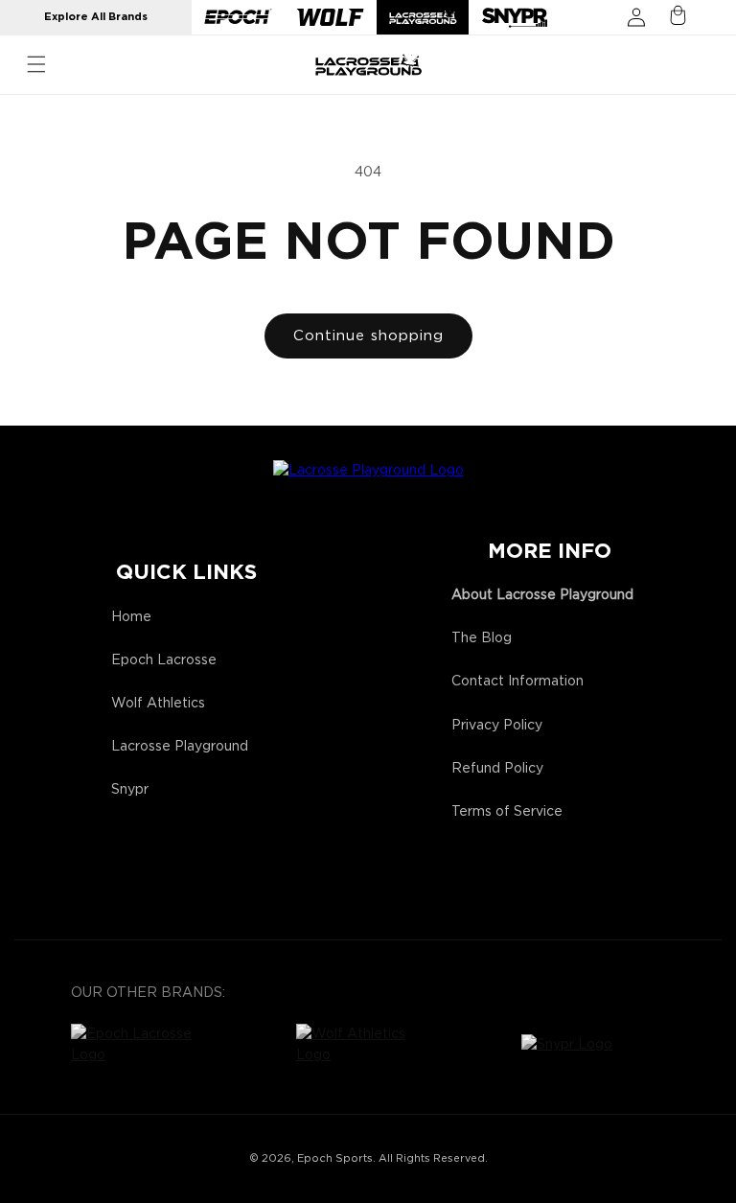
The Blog (481, 638)
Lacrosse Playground (179, 746)
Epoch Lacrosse (164, 660)
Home (131, 617)
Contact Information (517, 681)
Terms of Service (507, 812)
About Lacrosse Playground (542, 595)
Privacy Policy (496, 725)
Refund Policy (497, 768)
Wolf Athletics (158, 703)
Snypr (130, 790)
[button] (36, 64)
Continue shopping (368, 336)
